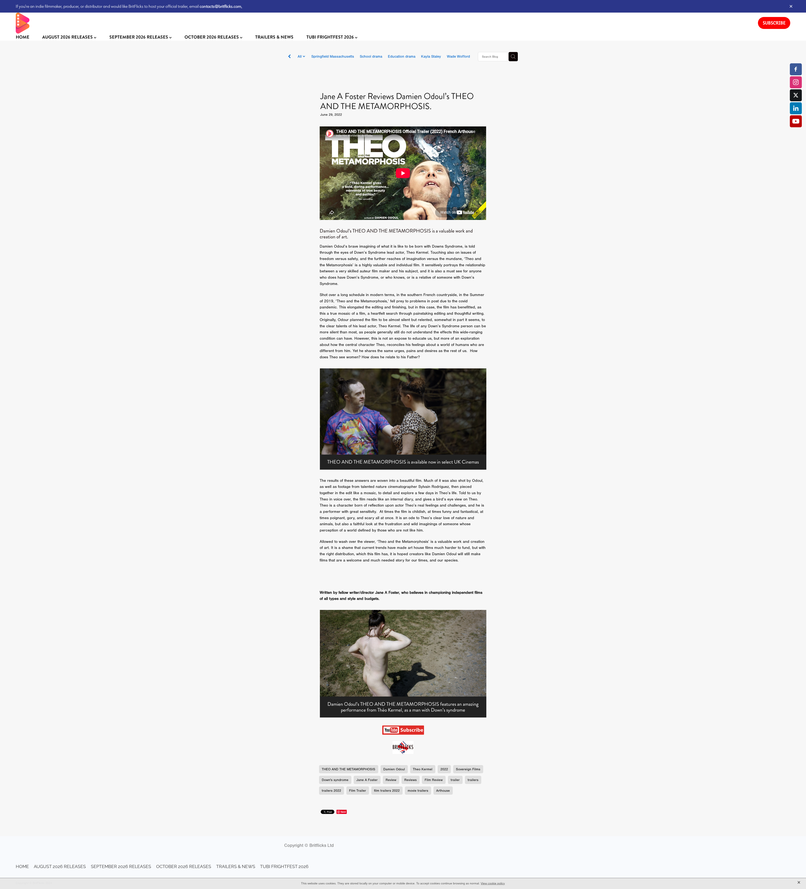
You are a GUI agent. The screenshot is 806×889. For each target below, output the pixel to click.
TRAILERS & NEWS (274, 37)
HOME (22, 37)
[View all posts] (289, 57)
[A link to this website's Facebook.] (796, 69)
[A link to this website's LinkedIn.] (796, 108)
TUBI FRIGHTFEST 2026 (330, 37)
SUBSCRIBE (774, 23)
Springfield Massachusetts (332, 56)
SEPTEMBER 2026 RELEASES (139, 37)
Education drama (401, 56)
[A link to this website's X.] (796, 95)
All (300, 56)
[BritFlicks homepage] (383, 23)
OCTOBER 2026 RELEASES (212, 37)
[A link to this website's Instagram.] (796, 82)
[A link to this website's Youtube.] (796, 121)
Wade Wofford (458, 56)
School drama (371, 56)
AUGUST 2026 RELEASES (68, 37)
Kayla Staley (431, 56)
